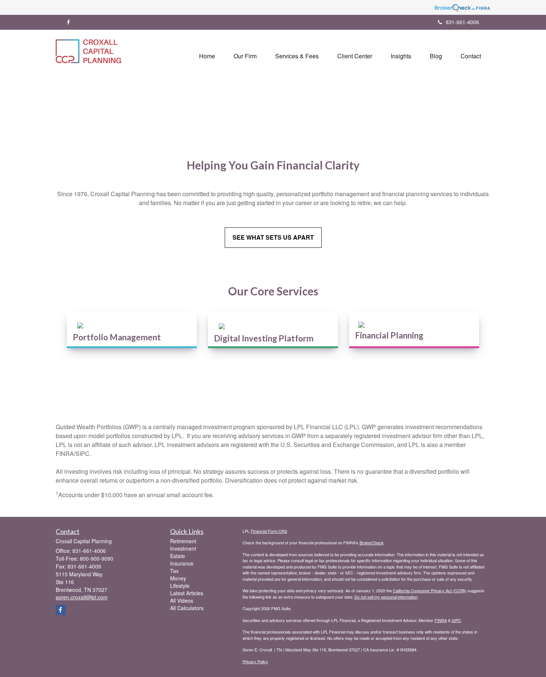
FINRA (441, 620)
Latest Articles (186, 593)
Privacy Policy (255, 661)
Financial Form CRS (269, 531)
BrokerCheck (372, 542)
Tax (174, 570)
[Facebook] (68, 22)
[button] (245, 56)
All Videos (181, 600)
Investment (183, 548)
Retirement (183, 541)
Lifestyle (179, 585)
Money (178, 578)
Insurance (182, 563)
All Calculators (187, 608)
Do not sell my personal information (385, 597)
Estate (177, 556)
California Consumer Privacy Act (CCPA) (430, 590)
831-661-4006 (462, 22)
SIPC (456, 620)
